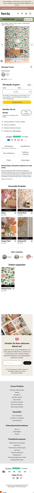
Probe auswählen (26, 112)
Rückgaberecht (17, 455)
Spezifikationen (25, 146)
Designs (11, 23)
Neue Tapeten (17, 399)
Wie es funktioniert (8, 153)
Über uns (17, 429)
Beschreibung (9, 146)
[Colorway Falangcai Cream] (3, 74)
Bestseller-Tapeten (17, 397)
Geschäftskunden (17, 420)
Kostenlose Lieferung (25, 153)
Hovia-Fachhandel (17, 415)
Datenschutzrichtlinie (16, 373)
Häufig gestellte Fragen (17, 459)
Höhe (24, 90)
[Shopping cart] (26, 14)
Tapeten (6, 23)
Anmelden (27, 363)
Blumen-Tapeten (17, 23)
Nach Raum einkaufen (17, 402)
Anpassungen (25, 160)
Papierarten (17, 445)
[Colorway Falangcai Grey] (7, 74)
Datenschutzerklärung (17, 452)
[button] (22, 14)
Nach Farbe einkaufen (17, 404)
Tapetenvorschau (17, 102)
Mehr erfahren (17, 131)
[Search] (18, 14)
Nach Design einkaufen (17, 407)
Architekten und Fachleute (17, 418)
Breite (9, 90)
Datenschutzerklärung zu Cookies (17, 457)
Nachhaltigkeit (17, 431)
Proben (9, 160)
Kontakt (17, 434)
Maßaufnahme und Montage (17, 443)
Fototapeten (17, 395)
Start (2, 23)
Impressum (17, 450)
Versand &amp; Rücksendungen (17, 447)
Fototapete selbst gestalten (17, 390)
